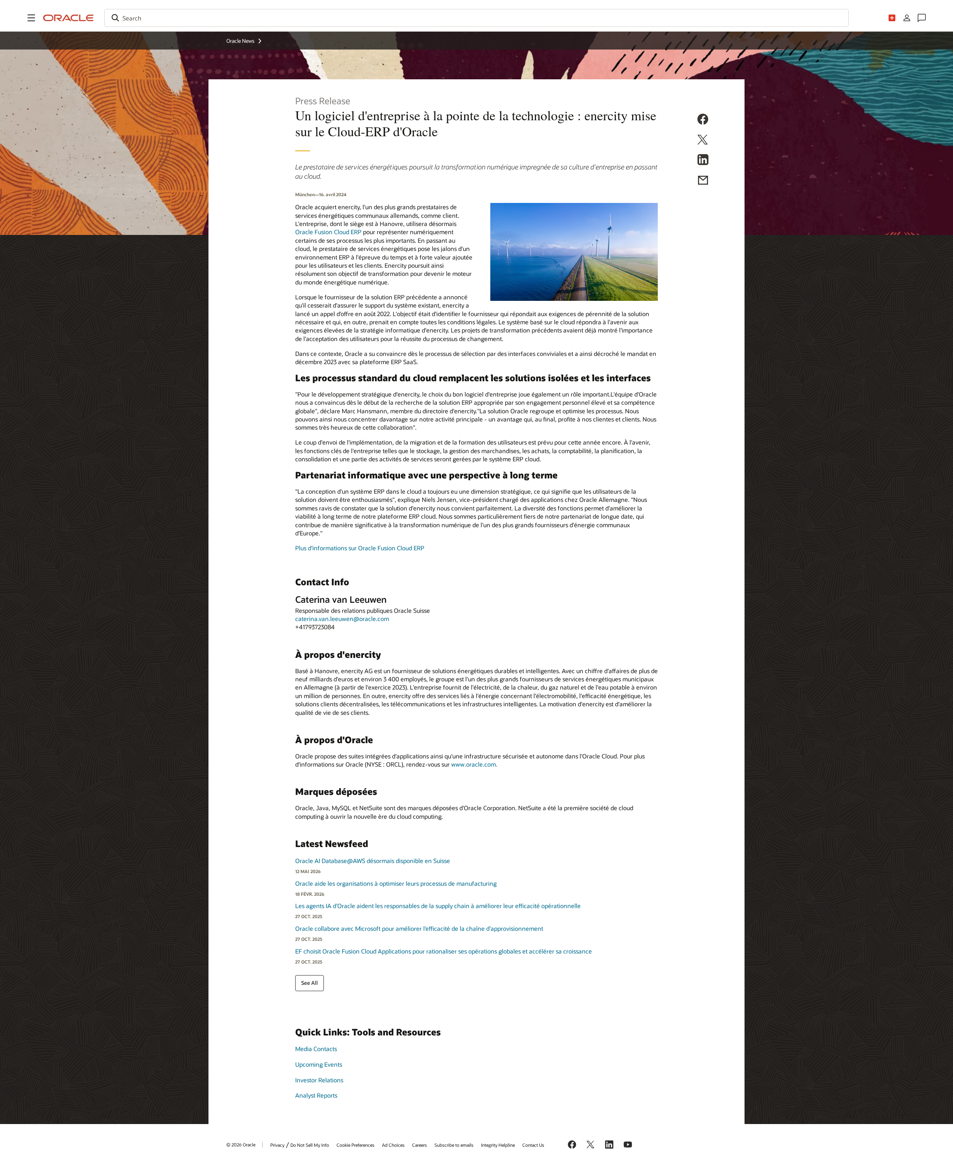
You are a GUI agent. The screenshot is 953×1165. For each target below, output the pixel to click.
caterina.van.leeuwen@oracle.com (342, 619)
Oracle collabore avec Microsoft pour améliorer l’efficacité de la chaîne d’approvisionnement (419, 928)
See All (309, 982)
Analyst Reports (316, 1095)
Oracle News (240, 40)
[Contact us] (921, 17)
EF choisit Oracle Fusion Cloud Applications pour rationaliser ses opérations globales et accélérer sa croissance (443, 951)
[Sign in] (906, 17)
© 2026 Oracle (240, 1145)
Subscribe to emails (454, 1145)
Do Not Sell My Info (309, 1145)
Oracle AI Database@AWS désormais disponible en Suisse (372, 861)
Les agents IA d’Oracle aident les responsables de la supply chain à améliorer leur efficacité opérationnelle (438, 906)
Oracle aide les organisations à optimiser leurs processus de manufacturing (396, 883)
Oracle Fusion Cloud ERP (328, 232)
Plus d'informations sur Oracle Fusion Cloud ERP (359, 548)
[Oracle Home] (68, 18)
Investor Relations (319, 1080)
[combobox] (476, 18)
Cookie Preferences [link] (355, 1145)
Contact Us (533, 1145)
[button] (31, 17)
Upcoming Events (318, 1064)
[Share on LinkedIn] (703, 161)
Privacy (277, 1145)
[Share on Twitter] (703, 141)
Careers (419, 1145)
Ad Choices (393, 1145)
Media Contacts (316, 1049)
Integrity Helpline (498, 1145)
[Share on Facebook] (703, 120)
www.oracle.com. (474, 764)
